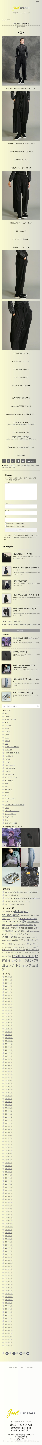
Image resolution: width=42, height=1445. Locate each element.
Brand (7, 722)
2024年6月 (8, 1056)
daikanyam (21, 911)
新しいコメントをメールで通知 (15, 523)
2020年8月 (8, 1196)
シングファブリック (20, 944)
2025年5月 (8, 1022)
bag (3, 911)
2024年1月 (8, 1071)
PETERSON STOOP (11, 777)
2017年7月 (8, 1309)
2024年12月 (9, 1038)
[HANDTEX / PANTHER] (30, 876)
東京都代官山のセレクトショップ (21, 1422)
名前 (6, 503)
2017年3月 (8, 1321)
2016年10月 (9, 1336)
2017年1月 (8, 1327)
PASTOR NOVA (9, 774)
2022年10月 (9, 1117)
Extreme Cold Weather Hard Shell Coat (24, 624)
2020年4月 (8, 1208)
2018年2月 (8, 1288)
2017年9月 (8, 1303)
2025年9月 (8, 1010)
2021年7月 (8, 1163)
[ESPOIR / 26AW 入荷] (30, 837)
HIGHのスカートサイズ (22, 554)
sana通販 (15, 925)
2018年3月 (8, 1284)
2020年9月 (8, 1193)
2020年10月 (9, 1190)
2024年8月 (8, 1050)
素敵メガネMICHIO (11, 823)
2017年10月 (9, 1300)
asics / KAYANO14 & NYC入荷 (23, 693)
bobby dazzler (9, 911)
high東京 (20, 465)
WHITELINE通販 (9, 937)
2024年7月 (8, 1053)
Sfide (7, 792)
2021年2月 (8, 1178)
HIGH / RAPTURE (20, 581)
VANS (7, 808)
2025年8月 (8, 1013)
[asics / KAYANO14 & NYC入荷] (11, 876)
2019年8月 (8, 1233)
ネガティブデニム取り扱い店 (14, 947)
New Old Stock (10, 765)
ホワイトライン (17, 952)
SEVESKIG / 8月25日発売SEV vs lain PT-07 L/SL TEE (21, 892)
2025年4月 (8, 1026)
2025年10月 (9, 1007)
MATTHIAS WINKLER (12, 747)
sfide (21, 924)
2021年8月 (8, 1160)
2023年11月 (9, 1077)
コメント (7, 482)
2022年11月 (9, 1114)
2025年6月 (8, 1019)
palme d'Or (8, 925)
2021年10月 (9, 1153)
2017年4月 (8, 1318)
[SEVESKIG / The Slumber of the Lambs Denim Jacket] (11, 857)
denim (22, 915)
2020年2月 (8, 1214)
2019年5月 (8, 1242)
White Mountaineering (12, 811)
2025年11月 (9, 1004)
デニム (4, 947)
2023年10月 (9, 1080)
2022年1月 (8, 1144)
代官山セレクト (23, 956)
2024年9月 (8, 1047)
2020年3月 (8, 1211)
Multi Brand (9, 756)
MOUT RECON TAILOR (12, 753)
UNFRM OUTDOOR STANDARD (14, 805)
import (7, 741)
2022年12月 (9, 1111)
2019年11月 (9, 1224)
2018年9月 (8, 1266)
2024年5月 (8, 1059)
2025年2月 (8, 1032)
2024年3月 (8, 1065)
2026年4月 (8, 989)
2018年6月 (8, 1275)
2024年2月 (8, 1068)
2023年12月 (9, 1074)
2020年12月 (9, 1184)
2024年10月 (9, 1044)
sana (6, 786)
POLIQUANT (9, 780)
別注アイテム (9, 817)
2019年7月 (8, 1236)
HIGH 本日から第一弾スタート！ (26, 595)
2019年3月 (8, 1248)
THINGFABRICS (27, 928)
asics (6, 713)
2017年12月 (9, 1294)
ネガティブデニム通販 (29, 947)
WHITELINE (23, 931)
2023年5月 (8, 1096)
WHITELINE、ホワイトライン (16, 934)
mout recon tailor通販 (14, 921)
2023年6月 (8, 1093)
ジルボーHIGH (34, 465)
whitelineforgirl (35, 931)
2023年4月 (8, 1099)
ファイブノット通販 (19, 950)
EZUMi (7, 735)
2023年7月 (8, 1089)
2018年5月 (8, 1278)
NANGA (7, 762)
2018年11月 (9, 1260)
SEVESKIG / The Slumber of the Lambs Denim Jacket (24, 666)
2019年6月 (8, 1239)
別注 (33, 966)
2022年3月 (8, 1138)
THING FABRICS (10, 799)
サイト (7, 517)
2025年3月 (8, 1029)
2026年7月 (8, 980)
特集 (6, 820)
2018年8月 (8, 1269)
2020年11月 (9, 1187)
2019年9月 (8, 1230)
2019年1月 (8, 1254)
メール (7, 510)
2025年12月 (9, 1001)
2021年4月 (8, 1172)
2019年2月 (8, 1251)
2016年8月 (8, 1342)
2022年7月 (8, 1126)
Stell (6, 795)
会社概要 (29, 1367)
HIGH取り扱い (12, 465)
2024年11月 (9, 1041)
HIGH (6, 465)
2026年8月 (8, 977)
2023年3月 (8, 1102)
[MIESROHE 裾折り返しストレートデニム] (30, 857)
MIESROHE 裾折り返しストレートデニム (17, 901)
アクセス (22, 1367)
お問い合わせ (13, 1367)
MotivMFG (8, 750)
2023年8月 (8, 1086)
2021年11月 (9, 1150)
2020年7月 (8, 1199)
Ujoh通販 (7, 931)
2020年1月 (8, 1217)
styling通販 (15, 927)
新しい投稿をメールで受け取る (15, 526)
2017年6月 (8, 1312)
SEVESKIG (8, 789)
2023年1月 (8, 1108)
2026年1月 (8, 998)
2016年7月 (8, 1345)
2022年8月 (8, 1123)
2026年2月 (8, 995)
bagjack (7, 716)
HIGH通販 (27, 465)
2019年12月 (9, 1220)
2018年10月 (9, 1263)
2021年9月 (8, 1157)
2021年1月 (8, 1181)
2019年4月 (8, 1245)
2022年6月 (8, 1129)
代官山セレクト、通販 (8, 467)
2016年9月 (8, 1339)
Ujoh (6, 802)
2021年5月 (8, 1169)
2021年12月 (9, 1147)
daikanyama (10, 915)
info (6, 744)
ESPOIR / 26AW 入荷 (20, 652)
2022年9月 (8, 1120)
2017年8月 (8, 1306)
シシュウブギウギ (10, 814)
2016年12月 (9, 1330)
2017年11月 (9, 1297)
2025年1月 (8, 1035)
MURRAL (7, 759)
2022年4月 (8, 1135)
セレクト (32, 944)
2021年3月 (8, 1175)
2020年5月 (8, 1205)
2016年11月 (9, 1333)
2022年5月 (8, 1132)
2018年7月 (8, 1272)
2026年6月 (8, 983)
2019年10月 (9, 1227)
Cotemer (8, 725)
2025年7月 (8, 1016)
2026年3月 (8, 992)
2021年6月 (8, 1166)
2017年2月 (8, 1324)
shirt (35, 925)
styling (5, 927)
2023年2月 (8, 1105)
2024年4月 (8, 1062)
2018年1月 (8, 1291)
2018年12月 (9, 1257)
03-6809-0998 (22, 1424)
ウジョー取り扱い (27, 940)
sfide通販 (28, 924)
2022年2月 (8, 1141)
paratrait (8, 771)
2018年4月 (8, 1281)
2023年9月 (8, 1083)
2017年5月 (8, 1315)
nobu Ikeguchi (10, 768)
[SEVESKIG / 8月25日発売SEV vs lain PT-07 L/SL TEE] (11, 837)
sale (6, 783)
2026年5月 (8, 986)
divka (7, 728)
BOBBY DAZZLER (10, 719)
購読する (21, 631)
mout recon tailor (28, 918)
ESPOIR (7, 731)
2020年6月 (8, 1202)
